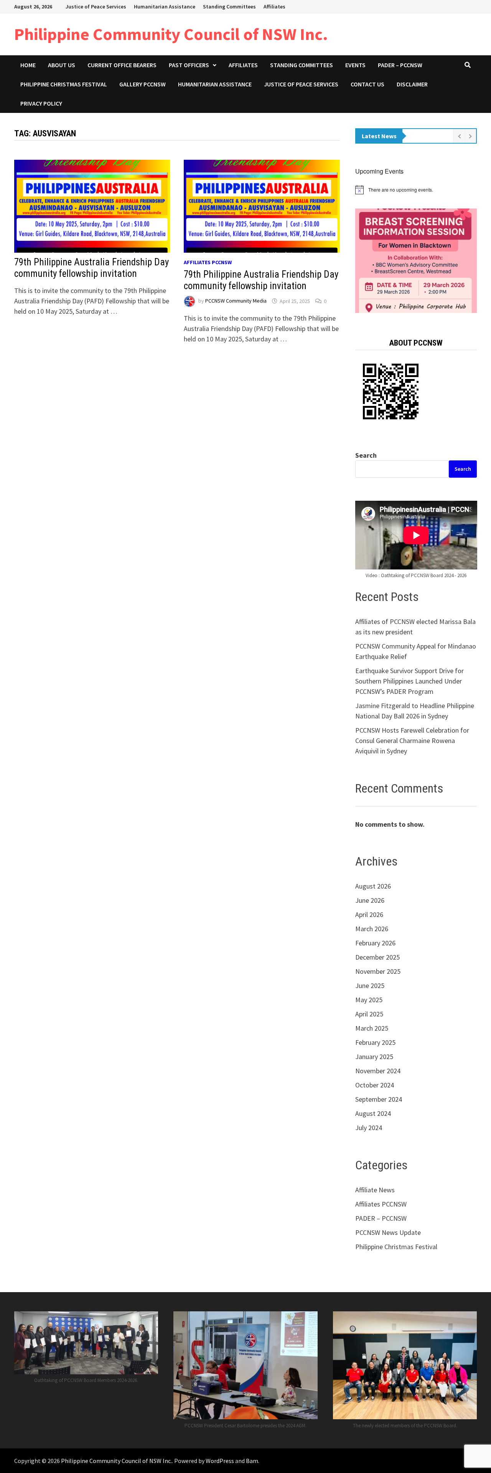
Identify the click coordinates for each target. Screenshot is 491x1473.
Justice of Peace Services (96, 6)
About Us (61, 65)
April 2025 (369, 1014)
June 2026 (369, 900)
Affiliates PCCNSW (208, 262)
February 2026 (375, 942)
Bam (252, 1461)
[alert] (416, 189)
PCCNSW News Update (388, 1232)
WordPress (220, 1461)
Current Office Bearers (122, 65)
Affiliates (274, 6)
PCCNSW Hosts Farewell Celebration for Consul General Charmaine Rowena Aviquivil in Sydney (412, 740)
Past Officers (189, 65)
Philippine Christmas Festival (63, 84)
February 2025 (375, 1042)
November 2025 (377, 971)
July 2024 (368, 1127)
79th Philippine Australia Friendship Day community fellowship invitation (91, 268)
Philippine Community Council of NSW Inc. (171, 34)
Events (355, 65)
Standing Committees (229, 6)
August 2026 (373, 886)
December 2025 (377, 957)
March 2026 (371, 928)
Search (366, 455)
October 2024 (374, 1085)
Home (28, 65)
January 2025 (374, 1056)
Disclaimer (412, 84)
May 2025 (368, 999)
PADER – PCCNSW (400, 65)
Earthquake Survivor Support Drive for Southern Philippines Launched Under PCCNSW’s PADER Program (409, 681)
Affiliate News (375, 1189)
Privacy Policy (41, 103)
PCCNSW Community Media (236, 301)
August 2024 (373, 1113)
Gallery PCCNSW (142, 84)
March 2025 (371, 1028)
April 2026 (369, 914)
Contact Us (367, 84)
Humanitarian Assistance (164, 6)
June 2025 (369, 985)
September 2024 (378, 1099)
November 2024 (377, 1070)
